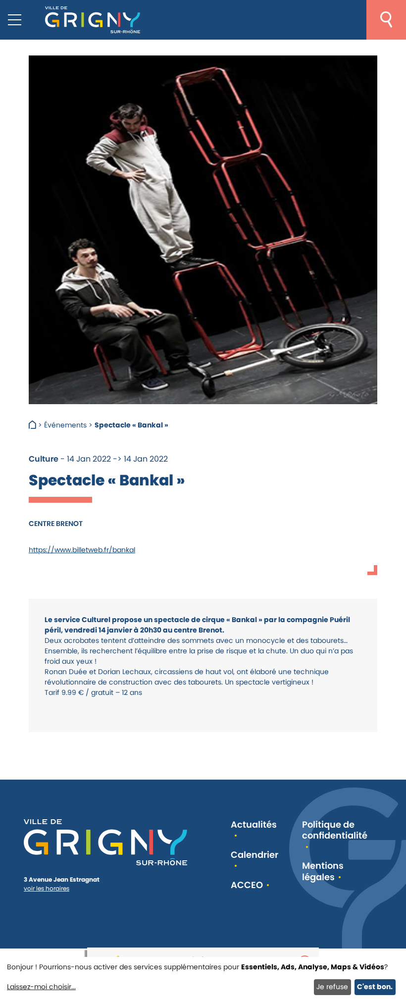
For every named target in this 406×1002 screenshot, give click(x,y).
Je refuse (332, 987)
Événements (65, 425)
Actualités (254, 825)
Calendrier (254, 855)
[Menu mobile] (14, 19)
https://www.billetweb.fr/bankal (82, 550)
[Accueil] (33, 425)
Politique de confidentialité (334, 830)
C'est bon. (375, 987)
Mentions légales (323, 871)
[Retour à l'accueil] (92, 20)
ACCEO (247, 885)
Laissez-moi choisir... (41, 987)
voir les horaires (46, 888)
